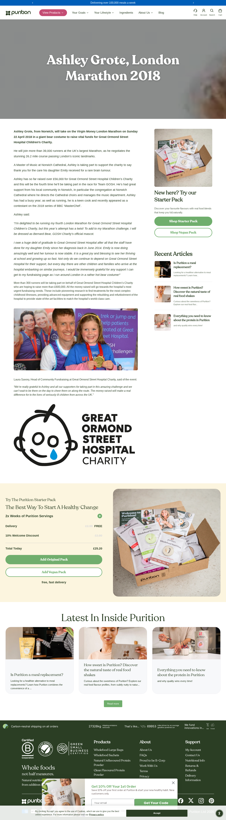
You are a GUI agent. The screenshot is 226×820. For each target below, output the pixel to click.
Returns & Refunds (191, 768)
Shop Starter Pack (183, 221)
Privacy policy (96, 814)
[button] (212, 11)
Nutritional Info (195, 760)
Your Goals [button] (79, 12)
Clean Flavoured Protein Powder (109, 772)
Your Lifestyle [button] (103, 12)
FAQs (143, 755)
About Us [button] (144, 12)
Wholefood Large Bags (108, 750)
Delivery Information (193, 778)
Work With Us (149, 765)
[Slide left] (33, 3)
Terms (144, 771)
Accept (156, 813)
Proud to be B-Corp (152, 760)
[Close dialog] (173, 783)
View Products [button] (52, 12)
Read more (113, 703)
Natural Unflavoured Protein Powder (112, 763)
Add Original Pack (54, 559)
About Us (146, 750)
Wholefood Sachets (106, 755)
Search (212, 15)
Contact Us (192, 755)
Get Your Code (156, 803)
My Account (193, 750)
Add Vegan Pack (54, 572)
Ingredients (126, 12)
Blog (161, 12)
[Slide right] (193, 3)
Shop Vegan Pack (183, 232)
